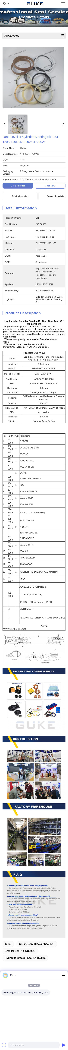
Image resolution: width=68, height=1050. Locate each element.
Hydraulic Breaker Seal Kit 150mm (25, 958)
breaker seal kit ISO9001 (20, 951)
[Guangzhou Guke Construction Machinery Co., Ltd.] (35, 3)
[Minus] (63, 975)
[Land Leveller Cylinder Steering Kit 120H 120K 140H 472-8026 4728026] (33, 79)
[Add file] (4, 1044)
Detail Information (20, 196)
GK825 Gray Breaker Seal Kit (36, 944)
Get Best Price (18, 186)
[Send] (63, 1044)
